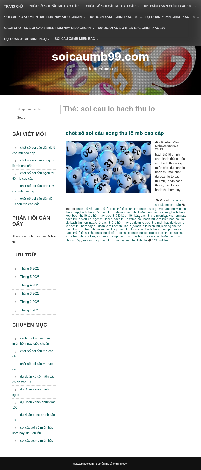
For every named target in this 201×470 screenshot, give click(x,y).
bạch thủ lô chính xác (124, 209)
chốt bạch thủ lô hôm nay (111, 222)
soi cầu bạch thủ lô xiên (100, 233)
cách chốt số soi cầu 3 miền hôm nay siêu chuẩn (47, 28)
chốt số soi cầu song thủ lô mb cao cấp (115, 133)
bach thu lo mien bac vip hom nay (163, 215)
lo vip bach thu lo (122, 229)
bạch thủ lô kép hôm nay (88, 215)
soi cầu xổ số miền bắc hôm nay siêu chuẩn (43, 17)
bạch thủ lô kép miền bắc (122, 215)
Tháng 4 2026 (29, 285)
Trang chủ (13, 6)
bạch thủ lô (101, 209)
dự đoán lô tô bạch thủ (145, 226)
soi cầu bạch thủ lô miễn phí (153, 229)
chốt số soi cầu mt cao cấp (111, 6)
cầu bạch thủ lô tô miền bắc (156, 219)
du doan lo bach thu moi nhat (149, 222)
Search (22, 117)
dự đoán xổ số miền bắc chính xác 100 (131, 28)
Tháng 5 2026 (29, 277)
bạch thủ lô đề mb (113, 212)
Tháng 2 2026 (29, 302)
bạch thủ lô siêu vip (78, 219)
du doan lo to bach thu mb (111, 226)
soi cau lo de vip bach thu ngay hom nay (123, 236)
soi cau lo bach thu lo (158, 233)
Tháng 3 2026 (29, 293)
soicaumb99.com (100, 56)
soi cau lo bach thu (130, 233)
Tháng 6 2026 (29, 268)
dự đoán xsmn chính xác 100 (167, 6)
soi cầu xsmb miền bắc (75, 39)
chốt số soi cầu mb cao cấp (54, 6)
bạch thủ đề (84, 209)
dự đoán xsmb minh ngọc (26, 39)
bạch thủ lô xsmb (125, 219)
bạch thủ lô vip (102, 219)
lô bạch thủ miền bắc (96, 229)
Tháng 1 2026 (29, 310)
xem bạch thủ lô (136, 240)
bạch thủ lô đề (89, 212)
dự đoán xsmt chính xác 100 (113, 17)
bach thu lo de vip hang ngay (158, 209)
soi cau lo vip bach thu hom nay (103, 240)
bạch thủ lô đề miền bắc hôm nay (148, 212)
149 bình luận (161, 240)
